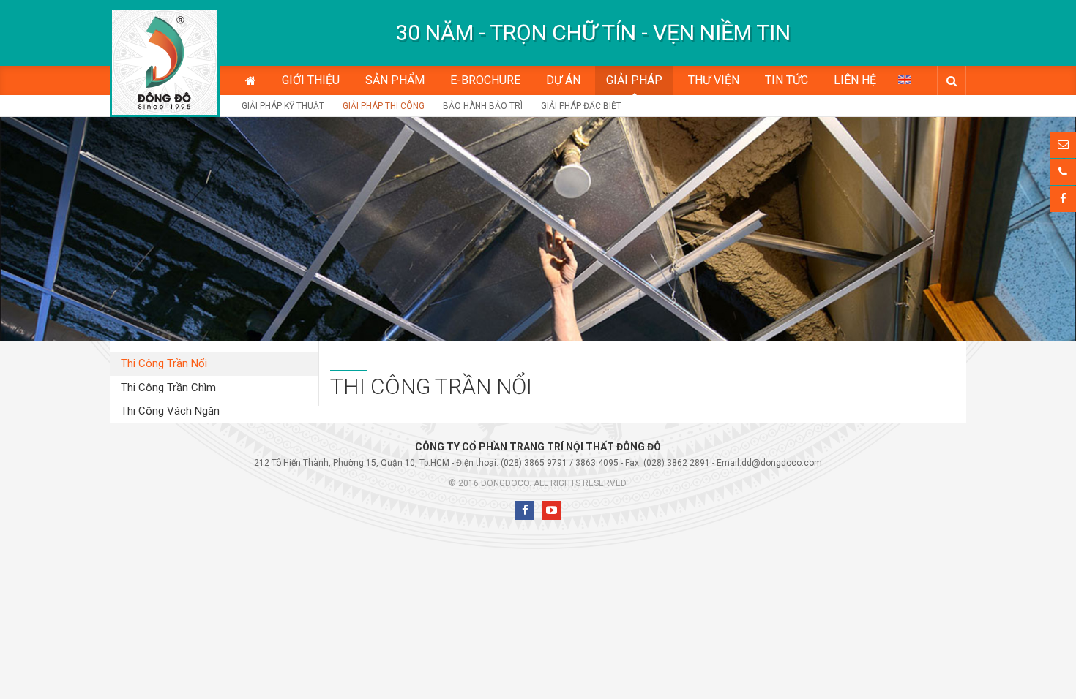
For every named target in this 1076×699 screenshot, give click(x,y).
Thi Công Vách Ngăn (170, 410)
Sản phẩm (395, 80)
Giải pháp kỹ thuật (283, 106)
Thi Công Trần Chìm (168, 387)
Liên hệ (855, 80)
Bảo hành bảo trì (483, 106)
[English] (904, 79)
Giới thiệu (311, 80)
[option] (593, 33)
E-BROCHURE (485, 80)
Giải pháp (634, 80)
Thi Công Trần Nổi (164, 363)
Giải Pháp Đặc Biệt (581, 106)
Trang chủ (250, 80)
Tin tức (786, 80)
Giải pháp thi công (384, 106)
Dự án (563, 80)
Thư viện (713, 80)
